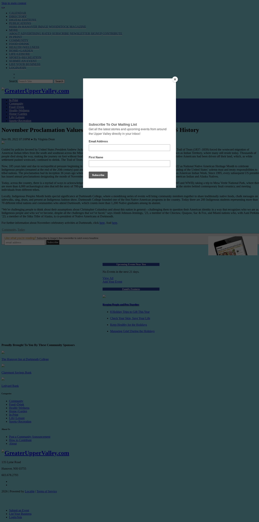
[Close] (175, 79)
